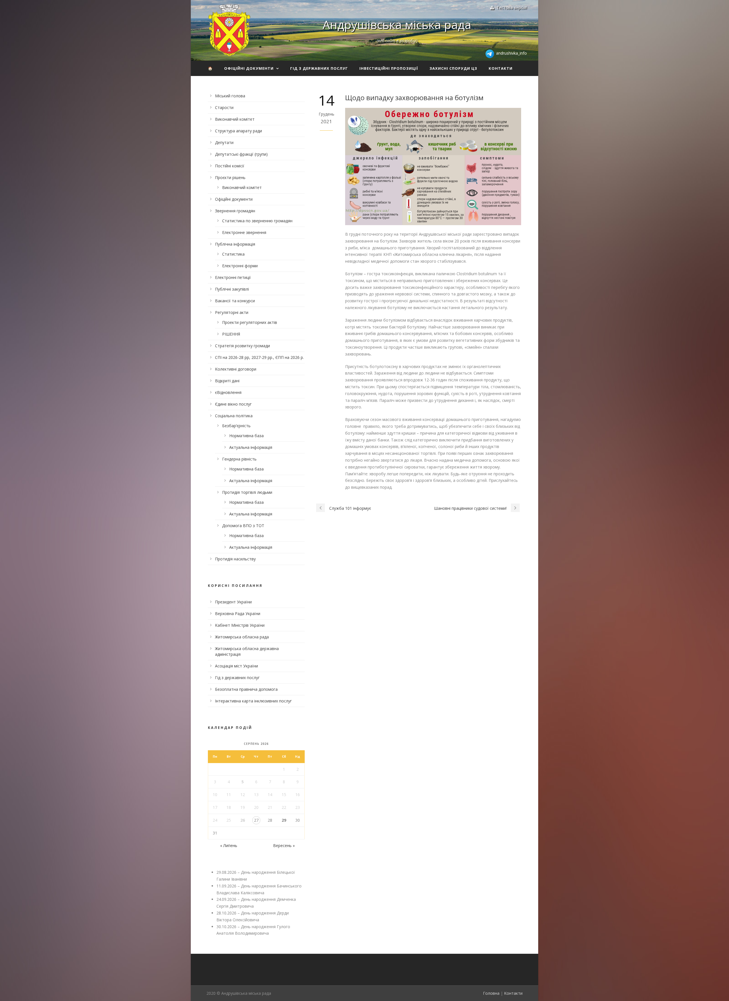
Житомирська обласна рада (242, 637)
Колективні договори (235, 369)
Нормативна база (246, 435)
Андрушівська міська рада (397, 24)
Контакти (501, 68)
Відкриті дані (227, 380)
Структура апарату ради (238, 130)
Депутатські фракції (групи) (241, 154)
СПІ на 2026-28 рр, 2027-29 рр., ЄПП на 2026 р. (259, 357)
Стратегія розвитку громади (242, 345)
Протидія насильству (235, 559)
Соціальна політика (234, 415)
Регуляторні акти (231, 312)
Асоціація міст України (236, 666)
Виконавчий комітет (235, 119)
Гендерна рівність (239, 459)
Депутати (224, 142)
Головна (491, 993)
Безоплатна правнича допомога (246, 689)
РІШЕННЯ (231, 334)
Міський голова (230, 95)
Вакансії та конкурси (235, 300)
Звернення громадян (235, 210)
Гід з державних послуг (319, 68)
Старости (224, 107)
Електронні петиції (233, 277)
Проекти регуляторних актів (249, 322)
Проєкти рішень (230, 177)
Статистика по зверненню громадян (257, 220)
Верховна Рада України (237, 613)
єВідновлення (228, 392)
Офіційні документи (249, 68)
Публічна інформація (235, 244)
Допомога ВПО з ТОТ (243, 525)
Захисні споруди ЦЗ (453, 68)
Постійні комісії (229, 165)
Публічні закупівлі (232, 289)
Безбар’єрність (236, 425)
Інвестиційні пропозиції (388, 68)
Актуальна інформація (250, 447)
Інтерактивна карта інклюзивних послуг (253, 701)
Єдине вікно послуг (233, 404)
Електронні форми (240, 265)
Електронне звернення (244, 232)
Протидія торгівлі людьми (247, 492)
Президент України (233, 602)
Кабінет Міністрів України (240, 625)
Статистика (233, 254)
